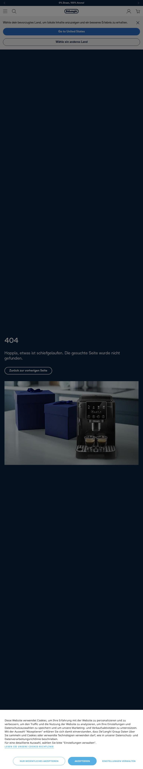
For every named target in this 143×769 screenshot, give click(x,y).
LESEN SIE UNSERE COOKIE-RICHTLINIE (29, 746)
